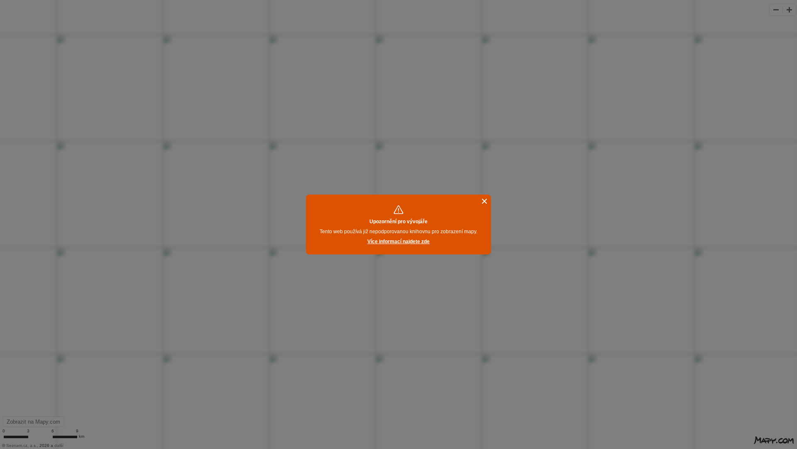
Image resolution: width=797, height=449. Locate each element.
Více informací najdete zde (398, 241)
